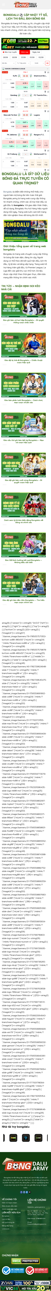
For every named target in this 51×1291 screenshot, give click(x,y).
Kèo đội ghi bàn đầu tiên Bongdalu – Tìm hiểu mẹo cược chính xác (23, 601)
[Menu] (3, 4)
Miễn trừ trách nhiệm (9, 1203)
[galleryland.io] (25, 4)
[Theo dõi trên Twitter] (27, 1192)
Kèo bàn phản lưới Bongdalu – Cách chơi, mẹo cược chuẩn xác (23, 401)
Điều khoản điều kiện (9, 1206)
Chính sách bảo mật (9, 1209)
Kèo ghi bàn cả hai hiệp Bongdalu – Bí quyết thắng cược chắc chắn (23, 321)
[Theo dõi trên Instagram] (24, 1192)
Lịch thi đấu (6, 1219)
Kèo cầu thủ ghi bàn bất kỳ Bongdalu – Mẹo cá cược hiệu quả (24, 441)
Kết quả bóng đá (8, 1222)
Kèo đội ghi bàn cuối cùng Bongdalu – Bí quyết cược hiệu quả (23, 481)
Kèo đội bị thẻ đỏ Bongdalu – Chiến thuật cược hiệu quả (23, 361)
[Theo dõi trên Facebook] (21, 1192)
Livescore (5, 1229)
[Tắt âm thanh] (47, 63)
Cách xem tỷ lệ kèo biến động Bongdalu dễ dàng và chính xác (23, 521)
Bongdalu (7, 191)
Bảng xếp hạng (7, 1226)
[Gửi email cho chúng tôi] (29, 1192)
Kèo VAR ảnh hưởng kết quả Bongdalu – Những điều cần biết (23, 561)
